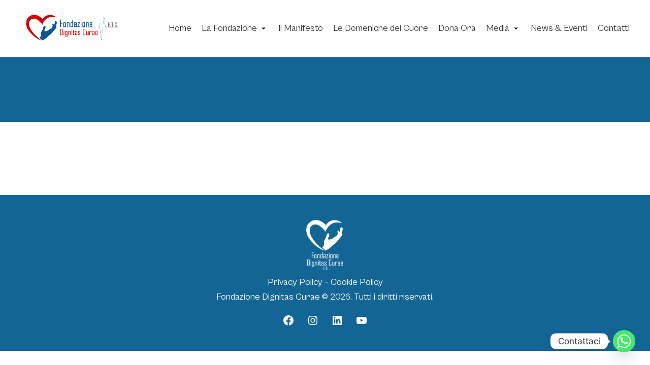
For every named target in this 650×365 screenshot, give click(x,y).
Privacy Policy (295, 282)
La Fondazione (229, 28)
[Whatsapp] (624, 341)
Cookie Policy (357, 282)
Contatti (614, 28)
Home (180, 28)
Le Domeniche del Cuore (380, 28)
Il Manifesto (300, 28)
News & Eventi (559, 28)
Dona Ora (457, 28)
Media (497, 28)
